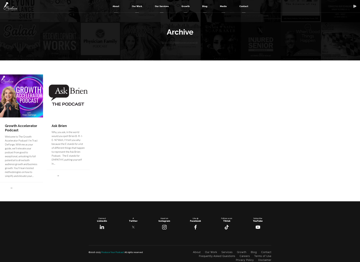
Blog (254, 252)
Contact (266, 252)
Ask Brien (59, 126)
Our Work (211, 252)
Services (227, 252)
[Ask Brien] (68, 95)
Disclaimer (264, 259)
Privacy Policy (245, 259)
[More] (9, 188)
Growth (241, 252)
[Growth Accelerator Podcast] (21, 95)
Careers (245, 256)
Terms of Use (262, 256)
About (197, 252)
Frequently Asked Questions (217, 256)
